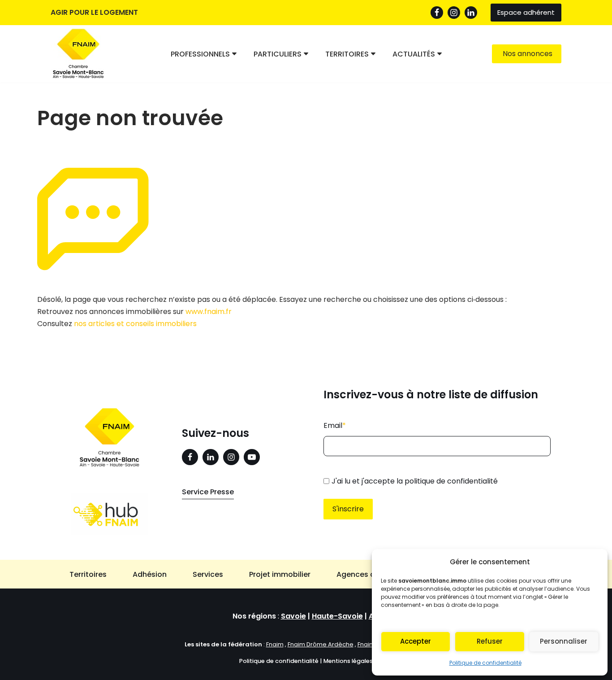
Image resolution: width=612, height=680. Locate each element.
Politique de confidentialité (485, 663)
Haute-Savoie (337, 616)
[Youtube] (252, 457)
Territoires (88, 574)
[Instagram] (454, 12)
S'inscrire (348, 509)
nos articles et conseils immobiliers (135, 323)
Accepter (415, 641)
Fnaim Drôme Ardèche (320, 644)
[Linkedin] (211, 457)
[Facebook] (437, 12)
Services (208, 574)
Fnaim (275, 644)
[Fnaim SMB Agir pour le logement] (82, 54)
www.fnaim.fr (208, 311)
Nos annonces (527, 53)
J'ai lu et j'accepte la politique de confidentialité (415, 481)
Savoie (293, 616)
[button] (234, 54)
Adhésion (150, 574)
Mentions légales (348, 661)
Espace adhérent (526, 12)
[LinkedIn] (471, 12)
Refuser (490, 641)
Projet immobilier (279, 574)
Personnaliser (563, 641)
